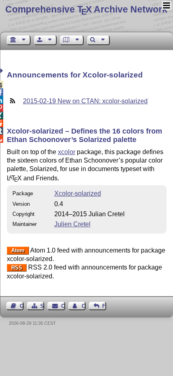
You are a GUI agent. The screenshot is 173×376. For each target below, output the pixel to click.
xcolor (66, 151)
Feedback (104, 306)
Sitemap (42, 306)
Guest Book (22, 306)
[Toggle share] (2, 71)
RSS (16, 268)
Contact (63, 306)
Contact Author (84, 306)
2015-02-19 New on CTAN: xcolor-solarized (85, 101)
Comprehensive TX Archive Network (86, 9)
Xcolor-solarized (77, 193)
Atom (18, 251)
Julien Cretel (72, 224)
